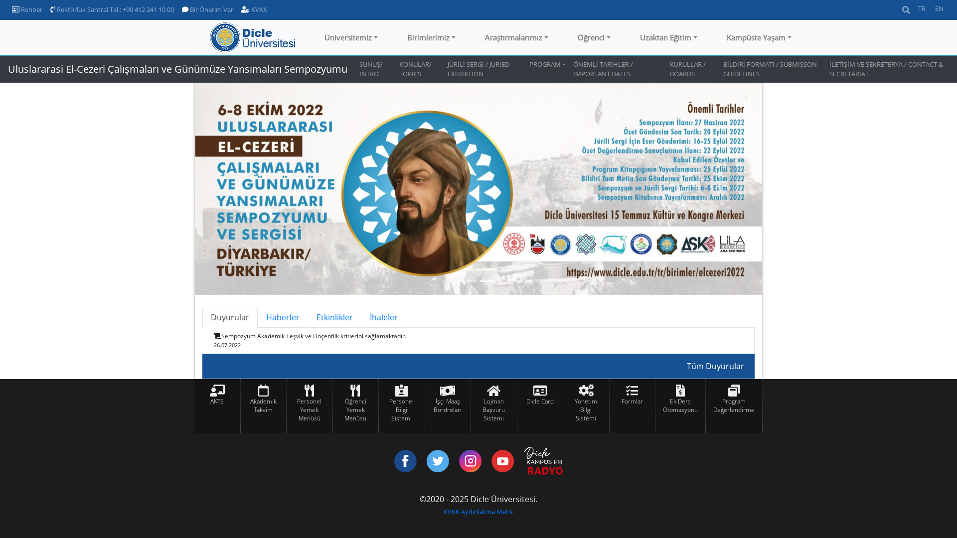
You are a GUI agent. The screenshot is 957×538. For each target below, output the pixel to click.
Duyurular (230, 317)
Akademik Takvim (263, 405)
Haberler (283, 317)
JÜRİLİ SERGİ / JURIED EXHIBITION (478, 69)
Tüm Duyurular (715, 366)
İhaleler (384, 317)
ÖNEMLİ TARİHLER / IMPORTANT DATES (603, 69)
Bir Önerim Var (210, 9)
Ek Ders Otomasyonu (680, 405)
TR (922, 8)
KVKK (258, 9)
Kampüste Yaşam (756, 37)
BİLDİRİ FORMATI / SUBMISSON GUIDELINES (770, 69)
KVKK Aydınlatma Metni (479, 511)
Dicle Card (540, 401)
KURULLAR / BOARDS (688, 69)
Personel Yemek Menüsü (309, 409)
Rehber (30, 9)
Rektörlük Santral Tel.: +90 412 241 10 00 (114, 9)
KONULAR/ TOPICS (415, 69)
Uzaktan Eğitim (665, 37)
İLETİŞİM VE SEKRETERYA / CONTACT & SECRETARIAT (886, 69)
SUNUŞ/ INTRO (371, 69)
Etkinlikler (335, 317)
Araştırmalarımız (513, 37)
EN (939, 8)
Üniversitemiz (348, 37)
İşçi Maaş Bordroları (448, 405)
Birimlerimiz (428, 37)
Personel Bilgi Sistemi (401, 409)
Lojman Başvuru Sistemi (493, 409)
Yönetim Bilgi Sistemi (586, 409)
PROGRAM (545, 64)
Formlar (632, 401)
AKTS (217, 401)
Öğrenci (591, 37)
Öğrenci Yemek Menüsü (355, 409)
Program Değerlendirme (734, 405)
